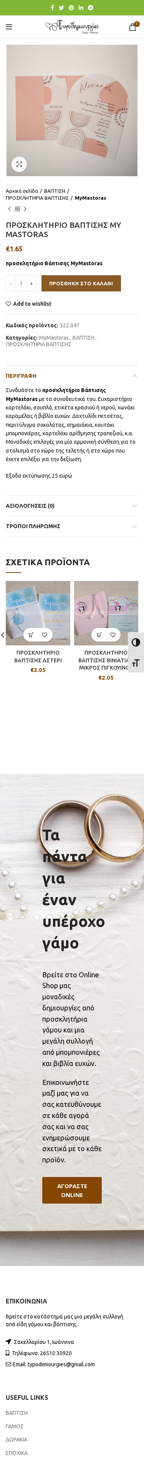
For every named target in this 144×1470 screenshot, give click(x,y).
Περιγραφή (21, 376)
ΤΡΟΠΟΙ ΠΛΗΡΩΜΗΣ (33, 526)
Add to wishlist (32, 303)
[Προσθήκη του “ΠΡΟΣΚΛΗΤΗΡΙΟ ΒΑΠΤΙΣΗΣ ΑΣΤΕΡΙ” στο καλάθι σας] (31, 635)
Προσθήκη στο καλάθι (81, 283)
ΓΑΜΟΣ (15, 1426)
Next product (25, 209)
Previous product (9, 209)
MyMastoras (90, 197)
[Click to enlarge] (19, 164)
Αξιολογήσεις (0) (30, 506)
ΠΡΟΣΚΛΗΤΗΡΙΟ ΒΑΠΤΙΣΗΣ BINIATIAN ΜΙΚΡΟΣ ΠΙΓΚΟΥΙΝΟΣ (106, 660)
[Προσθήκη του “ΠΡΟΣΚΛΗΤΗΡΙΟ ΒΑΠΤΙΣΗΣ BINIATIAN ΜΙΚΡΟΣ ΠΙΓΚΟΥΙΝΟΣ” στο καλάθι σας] (99, 635)
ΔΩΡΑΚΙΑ (16, 1439)
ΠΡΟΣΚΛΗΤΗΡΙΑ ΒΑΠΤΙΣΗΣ (37, 197)
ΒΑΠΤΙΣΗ (54, 191)
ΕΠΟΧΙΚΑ (17, 1453)
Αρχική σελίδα (22, 191)
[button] (72, 1190)
